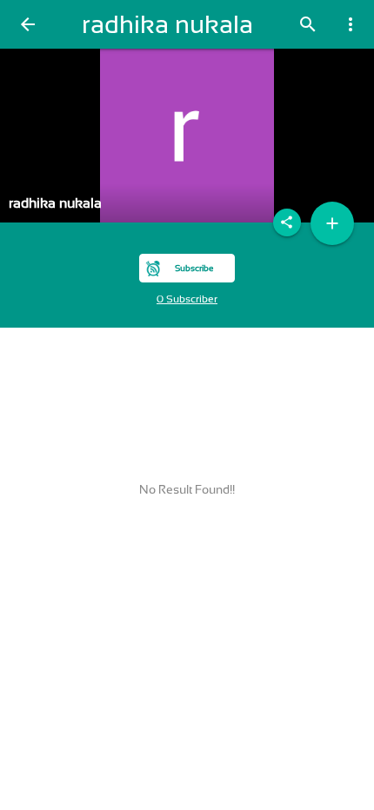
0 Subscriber (187, 299)
